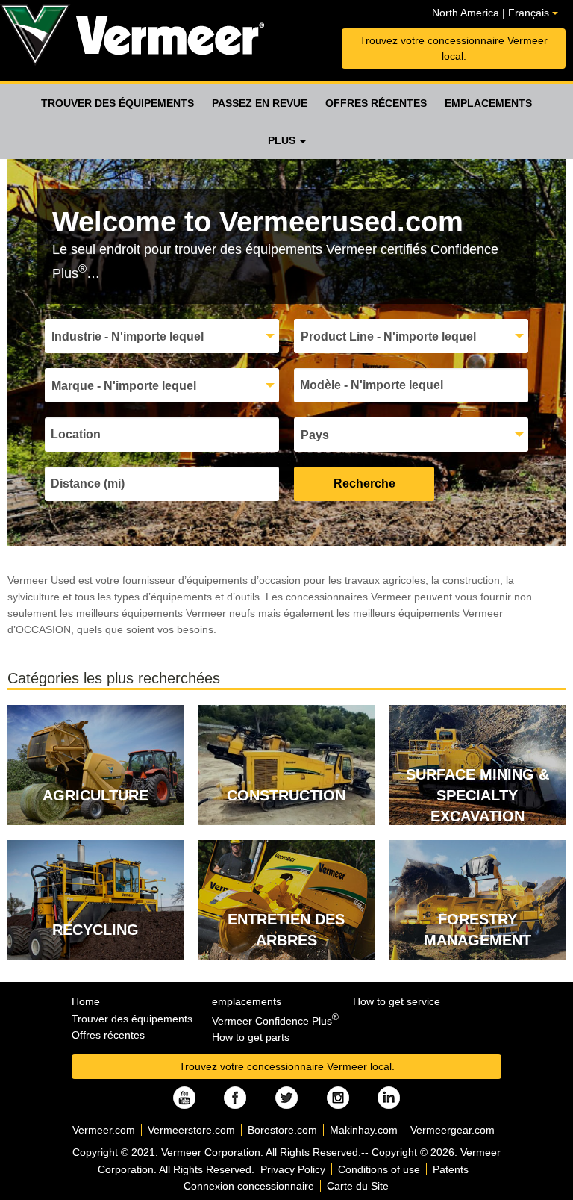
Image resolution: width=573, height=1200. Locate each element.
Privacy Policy (292, 1169)
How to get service (396, 1001)
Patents (451, 1169)
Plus (283, 140)
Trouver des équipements (117, 103)
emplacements (488, 103)
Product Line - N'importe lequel (388, 336)
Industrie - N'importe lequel (127, 336)
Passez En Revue (259, 103)
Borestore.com (282, 1130)
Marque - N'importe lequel (123, 385)
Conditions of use (379, 1169)
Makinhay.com (364, 1130)
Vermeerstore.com (191, 1130)
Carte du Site (358, 1186)
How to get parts (250, 1037)
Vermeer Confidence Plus (275, 1021)
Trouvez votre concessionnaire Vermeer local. (454, 48)
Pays (315, 435)
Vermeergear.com (452, 1130)
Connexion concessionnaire (249, 1186)
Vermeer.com (103, 1130)
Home (86, 1001)
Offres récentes (376, 103)
